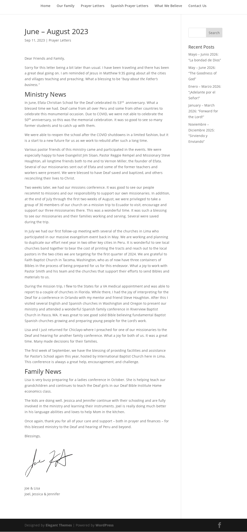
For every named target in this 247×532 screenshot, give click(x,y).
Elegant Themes (59, 525)
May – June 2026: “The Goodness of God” (202, 73)
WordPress (105, 525)
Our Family (66, 6)
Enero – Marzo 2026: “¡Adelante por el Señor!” (204, 92)
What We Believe (168, 6)
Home (45, 6)
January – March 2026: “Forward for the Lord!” (203, 111)
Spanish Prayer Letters (129, 6)
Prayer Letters (92, 6)
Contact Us (197, 6)
